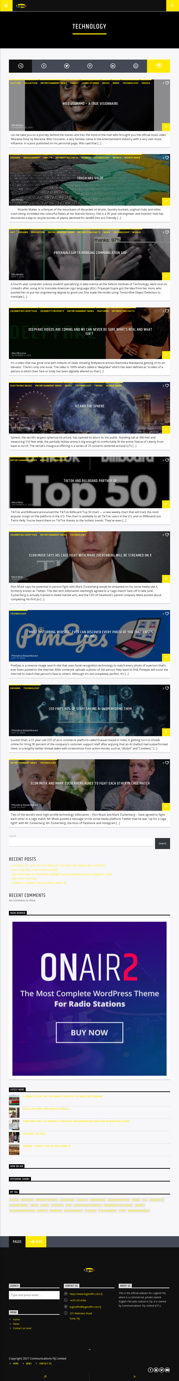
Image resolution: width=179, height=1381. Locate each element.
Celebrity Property (52, 311)
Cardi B (82, 1199)
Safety (42, 1210)
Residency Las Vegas (118, 1205)
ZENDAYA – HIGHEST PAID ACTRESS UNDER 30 (39, 883)
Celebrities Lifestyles (23, 311)
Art (12, 232)
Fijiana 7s (156, 1199)
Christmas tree (118, 1199)
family (74, 83)
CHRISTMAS (98, 1199)
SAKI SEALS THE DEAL (24, 878)
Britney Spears (47, 1199)
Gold (44, 1205)
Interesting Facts (67, 157)
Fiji (145, 1199)
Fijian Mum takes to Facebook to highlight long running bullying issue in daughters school (62, 874)
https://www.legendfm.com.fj (86, 1294)
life (68, 1205)
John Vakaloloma (20, 427)
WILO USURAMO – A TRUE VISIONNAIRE (90, 104)
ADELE (14, 1199)
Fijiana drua (18, 1205)
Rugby (140, 1205)
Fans (136, 1199)
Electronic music (21, 385)
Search (12, 836)
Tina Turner (107, 1210)
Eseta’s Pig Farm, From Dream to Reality (35, 869)
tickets (90, 1210)
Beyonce (27, 1199)
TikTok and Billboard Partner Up (90, 481)
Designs (15, 157)
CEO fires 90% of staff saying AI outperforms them (90, 709)
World (117, 157)
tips (122, 1210)
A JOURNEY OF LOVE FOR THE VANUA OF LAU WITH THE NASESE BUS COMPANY (58, 865)
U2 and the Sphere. (90, 406)
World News (132, 157)
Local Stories (90, 83)
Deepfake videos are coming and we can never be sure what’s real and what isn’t (90, 332)
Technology (130, 83)
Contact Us (45, 1364)
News (116, 83)
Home (16, 1319)
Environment (31, 157)
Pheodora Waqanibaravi (25, 655)
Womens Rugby (138, 1210)
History (57, 1205)
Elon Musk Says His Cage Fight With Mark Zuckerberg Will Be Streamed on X (90, 555)
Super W (55, 1210)
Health (47, 157)
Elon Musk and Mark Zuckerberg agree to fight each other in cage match (90, 783)
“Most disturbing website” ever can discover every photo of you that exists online (90, 634)
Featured (103, 311)
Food (34, 1205)
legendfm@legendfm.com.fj (85, 1306)
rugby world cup (22, 1210)
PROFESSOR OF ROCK (88, 1205)
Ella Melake (18, 125)
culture (15, 83)
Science (86, 157)
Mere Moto (17, 502)
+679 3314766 (78, 1300)
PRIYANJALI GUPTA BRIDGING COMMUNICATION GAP (90, 253)
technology (73, 1210)
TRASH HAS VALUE (90, 178)
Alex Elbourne (19, 353)
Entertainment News (54, 83)
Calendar (67, 1199)
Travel (98, 385)
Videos (146, 83)
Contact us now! (22, 1328)
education (30, 83)
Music (106, 83)
